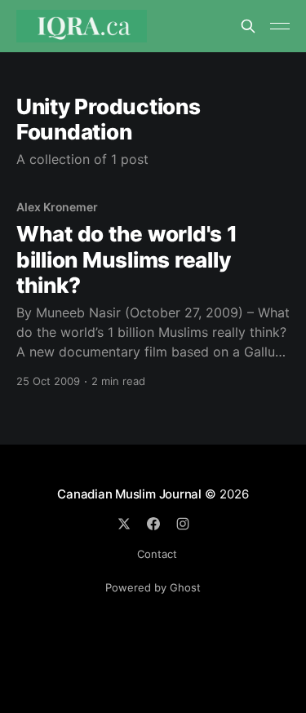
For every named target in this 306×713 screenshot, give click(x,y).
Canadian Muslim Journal (131, 494)
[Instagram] (182, 523)
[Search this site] (248, 26)
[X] (124, 523)
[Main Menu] (280, 26)
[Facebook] (153, 523)
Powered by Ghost (153, 587)
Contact (157, 553)
